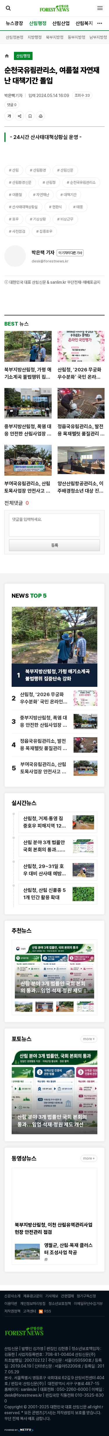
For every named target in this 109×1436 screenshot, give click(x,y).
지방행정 (35, 37)
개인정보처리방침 (33, 1303)
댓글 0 (12, 105)
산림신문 (66, 170)
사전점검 (18, 231)
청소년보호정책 (60, 1303)
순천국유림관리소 (83, 182)
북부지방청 (54, 37)
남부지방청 (98, 37)
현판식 (57, 207)
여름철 (17, 195)
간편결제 (67, 1296)
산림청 (51, 182)
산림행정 (38, 23)
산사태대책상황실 (25, 207)
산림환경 (39, 170)
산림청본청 (14, 37)
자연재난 (42, 195)
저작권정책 (12, 1311)
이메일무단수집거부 (88, 1303)
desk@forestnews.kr (50, 261)
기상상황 (39, 219)
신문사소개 (12, 1296)
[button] (19, 972)
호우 (15, 219)
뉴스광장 (14, 23)
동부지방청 (76, 37)
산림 (15, 170)
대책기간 (70, 195)
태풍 (79, 207)
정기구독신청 (86, 1296)
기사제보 (51, 1296)
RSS (47, 1311)
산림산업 (61, 23)
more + (89, 1039)
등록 (54, 545)
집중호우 (46, 231)
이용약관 (10, 1303)
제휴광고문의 (32, 1296)
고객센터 (29, 1311)
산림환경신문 (21, 182)
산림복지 (84, 23)
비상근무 (66, 219)
